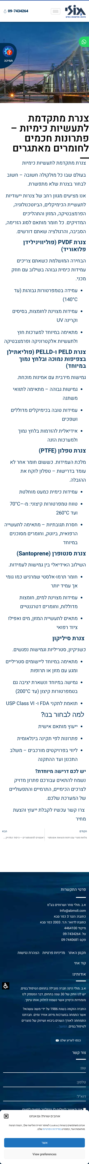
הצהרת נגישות (28, 953)
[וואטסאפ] (84, 42)
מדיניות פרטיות (53, 953)
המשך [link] (63, 1026)
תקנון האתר (77, 953)
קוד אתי (80, 963)
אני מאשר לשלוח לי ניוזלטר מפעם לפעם (52, 1109)
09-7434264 (72, 933)
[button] (6, 1116)
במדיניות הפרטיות (52, 1129)
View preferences (44, 1154)
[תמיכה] (8, 51)
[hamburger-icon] (55, 11)
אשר (44, 1143)
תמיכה (8, 60)
